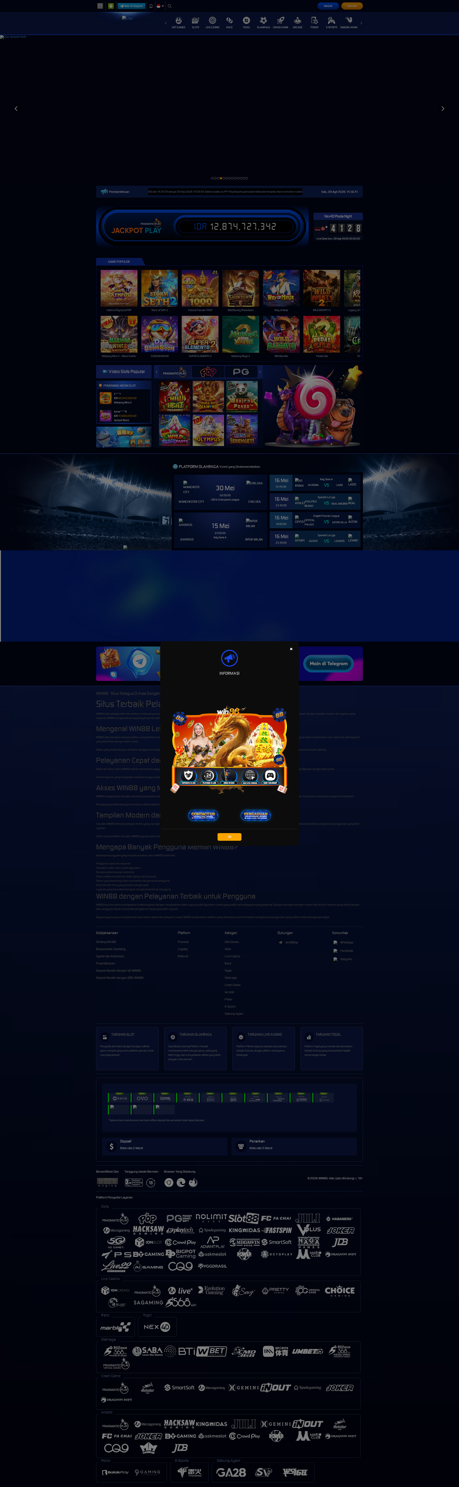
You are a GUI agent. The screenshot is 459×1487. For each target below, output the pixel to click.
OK (229, 837)
